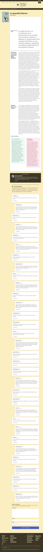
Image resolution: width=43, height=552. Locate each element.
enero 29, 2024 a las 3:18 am (19, 264)
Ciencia (10, 2)
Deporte (20, 2)
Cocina (17, 2)
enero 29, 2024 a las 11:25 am (19, 303)
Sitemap (9, 547)
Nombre (13, 518)
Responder (15, 200)
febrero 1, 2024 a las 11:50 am (16, 352)
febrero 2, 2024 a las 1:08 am (16, 390)
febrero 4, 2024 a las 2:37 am (19, 427)
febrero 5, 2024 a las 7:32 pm (16, 486)
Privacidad (5, 547)
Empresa (13, 2)
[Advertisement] (25, 24)
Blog (11, 540)
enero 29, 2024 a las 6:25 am (16, 294)
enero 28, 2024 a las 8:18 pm (16, 255)
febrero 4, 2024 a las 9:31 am (19, 447)
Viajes (24, 2)
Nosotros (13, 538)
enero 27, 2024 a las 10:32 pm (19, 205)
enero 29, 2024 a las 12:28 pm (19, 283)
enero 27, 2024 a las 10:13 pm (19, 225)
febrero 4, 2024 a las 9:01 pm (16, 477)
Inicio (3, 2)
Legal (2, 547)
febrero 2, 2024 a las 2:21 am (16, 399)
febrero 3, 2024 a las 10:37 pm (16, 419)
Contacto (13, 542)
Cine (26, 2)
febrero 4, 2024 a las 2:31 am (16, 438)
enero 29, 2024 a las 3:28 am (16, 274)
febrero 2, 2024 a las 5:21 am (19, 408)
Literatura (6, 2)
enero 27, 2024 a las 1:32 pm (16, 196)
